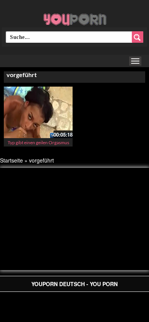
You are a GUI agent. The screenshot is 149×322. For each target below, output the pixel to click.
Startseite (11, 160)
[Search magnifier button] (137, 37)
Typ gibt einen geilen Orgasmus (38, 142)
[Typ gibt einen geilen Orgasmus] (38, 111)
